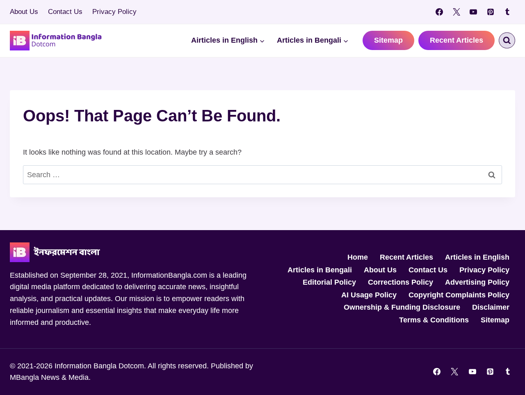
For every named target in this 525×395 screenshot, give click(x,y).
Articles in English (477, 257)
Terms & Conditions (434, 320)
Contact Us (65, 12)
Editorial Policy (329, 282)
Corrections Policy (400, 282)
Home (357, 257)
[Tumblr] (507, 12)
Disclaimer (490, 307)
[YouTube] (473, 12)
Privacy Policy (114, 12)
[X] (456, 12)
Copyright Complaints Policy (459, 295)
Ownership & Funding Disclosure (402, 307)
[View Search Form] (507, 40)
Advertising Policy (477, 282)
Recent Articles (456, 40)
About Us (24, 12)
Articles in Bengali (320, 270)
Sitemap (388, 40)
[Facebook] (439, 12)
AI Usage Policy (369, 295)
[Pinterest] (490, 12)
